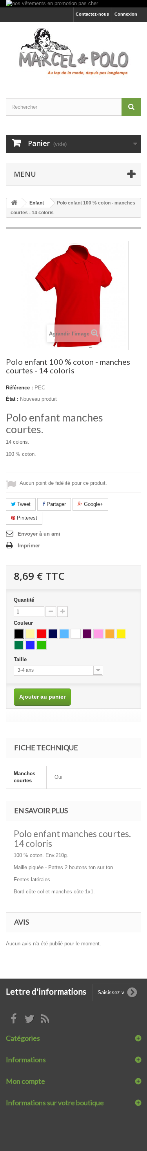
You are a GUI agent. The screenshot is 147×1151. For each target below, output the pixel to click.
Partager (55, 504)
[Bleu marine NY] (53, 633)
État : (12, 399)
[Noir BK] (19, 633)
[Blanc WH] (75, 633)
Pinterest (26, 518)
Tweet (23, 504)
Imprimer (29, 546)
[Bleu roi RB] (30, 645)
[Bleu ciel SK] (64, 633)
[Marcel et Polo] (73, 53)
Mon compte (25, 1081)
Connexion (125, 14)
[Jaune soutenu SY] (121, 633)
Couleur (24, 623)
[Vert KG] (19, 645)
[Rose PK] (98, 633)
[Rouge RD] (41, 633)
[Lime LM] (41, 645)
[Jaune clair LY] (30, 633)
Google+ (92, 504)
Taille (21, 659)
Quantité (24, 600)
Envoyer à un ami (39, 534)
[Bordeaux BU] (87, 633)
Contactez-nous (92, 14)
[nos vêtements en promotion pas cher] (73, 3)
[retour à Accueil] (14, 203)
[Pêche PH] (109, 633)
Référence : (19, 388)
